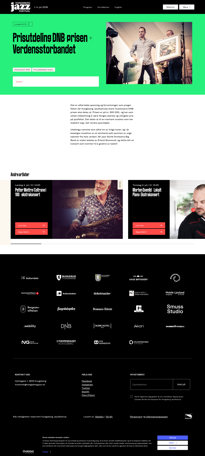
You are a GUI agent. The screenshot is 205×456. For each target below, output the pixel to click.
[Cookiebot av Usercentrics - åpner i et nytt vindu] (28, 451)
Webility (99, 416)
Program (87, 7)
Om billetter (103, 7)
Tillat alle (172, 438)
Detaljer (45, 452)
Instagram (87, 384)
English (118, 7)
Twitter (86, 387)
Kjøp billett (23, 231)
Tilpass (171, 443)
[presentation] (12, 210)
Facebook (87, 380)
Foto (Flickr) (88, 395)
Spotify (85, 391)
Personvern (136, 416)
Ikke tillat (172, 448)
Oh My (109, 416)
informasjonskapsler (157, 416)
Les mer (22, 225)
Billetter (170, 7)
